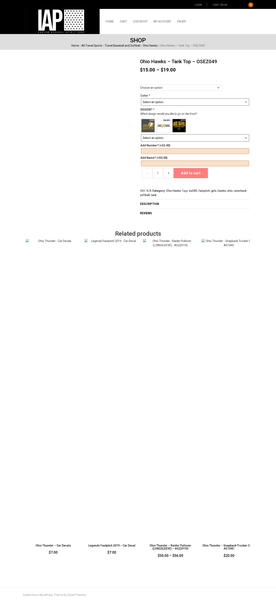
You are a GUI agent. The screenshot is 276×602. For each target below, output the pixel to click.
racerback (240, 190)
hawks (222, 190)
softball (145, 195)
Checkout (140, 21)
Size (195, 81)
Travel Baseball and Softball (122, 45)
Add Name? (153, 157)
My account (162, 21)
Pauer (181, 21)
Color (145, 95)
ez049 (193, 190)
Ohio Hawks (150, 45)
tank (154, 195)
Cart (123, 21)
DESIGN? (147, 109)
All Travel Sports (91, 45)
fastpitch (204, 190)
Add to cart (190, 173)
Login (198, 4)
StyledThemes (76, 595)
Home (110, 21)
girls (213, 190)
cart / (232, 4)
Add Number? (155, 145)
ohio (230, 190)
